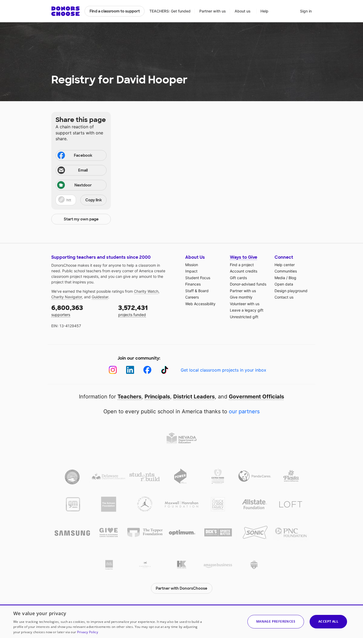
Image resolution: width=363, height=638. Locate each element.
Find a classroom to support (115, 11)
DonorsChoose (65, 11)
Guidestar (100, 297)
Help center (285, 264)
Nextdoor (83, 185)
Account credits (243, 271)
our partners (244, 411)
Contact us (284, 297)
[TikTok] (164, 369)
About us (243, 11)
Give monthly (241, 297)
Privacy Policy (87, 632)
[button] (81, 200)
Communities (286, 271)
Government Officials (256, 396)
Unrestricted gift (244, 316)
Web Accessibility (200, 303)
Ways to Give (243, 257)
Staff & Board (197, 290)
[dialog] (181, 621)
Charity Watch (146, 291)
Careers (192, 297)
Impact (191, 271)
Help (264, 11)
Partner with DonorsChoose (181, 588)
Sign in (306, 11)
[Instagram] (112, 369)
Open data (284, 284)
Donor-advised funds (248, 284)
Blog (292, 277)
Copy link (93, 200)
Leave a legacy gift (246, 310)
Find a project (242, 264)
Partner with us (212, 11)
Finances (193, 284)
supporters (67, 310)
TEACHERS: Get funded (170, 11)
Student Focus (197, 277)
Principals (157, 396)
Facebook (83, 155)
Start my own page (81, 219)
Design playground (291, 290)
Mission (191, 264)
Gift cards (238, 277)
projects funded (133, 310)
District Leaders (194, 396)
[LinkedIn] (130, 369)
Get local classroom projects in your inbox (223, 370)
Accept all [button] (328, 621)
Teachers (129, 396)
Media (280, 277)
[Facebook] (147, 369)
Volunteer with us (244, 303)
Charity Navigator (66, 297)
